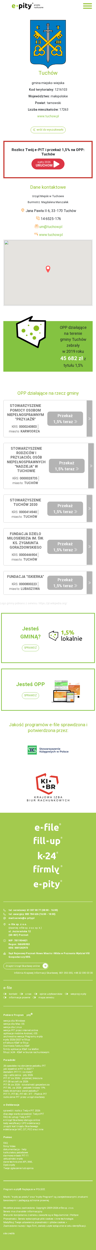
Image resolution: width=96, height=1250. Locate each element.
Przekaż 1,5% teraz (63, 418)
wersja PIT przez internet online (20, 1030)
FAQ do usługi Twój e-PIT (17, 1117)
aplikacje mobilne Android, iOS (20, 1033)
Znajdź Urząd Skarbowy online (23, 966)
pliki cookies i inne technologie (56, 1218)
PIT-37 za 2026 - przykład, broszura (22, 1078)
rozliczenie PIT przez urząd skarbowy (24, 1097)
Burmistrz (34, 202)
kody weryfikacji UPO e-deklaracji (21, 1123)
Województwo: (39, 96)
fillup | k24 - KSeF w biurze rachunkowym (26, 1052)
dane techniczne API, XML (18, 1161)
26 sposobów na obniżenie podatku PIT (24, 1065)
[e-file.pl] (48, 827)
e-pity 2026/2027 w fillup (16, 1039)
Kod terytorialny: (41, 89)
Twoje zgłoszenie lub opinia (18, 1168)
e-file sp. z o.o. (66, 1208)
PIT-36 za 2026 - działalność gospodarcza (26, 1084)
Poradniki (9, 1060)
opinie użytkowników (51, 994)
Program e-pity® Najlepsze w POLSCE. (24, 1189)
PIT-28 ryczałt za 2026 (15, 1081)
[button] (48, 269)
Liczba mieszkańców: (43, 109)
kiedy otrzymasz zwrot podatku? (20, 1090)
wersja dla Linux (12, 1027)
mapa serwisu (46, 997)
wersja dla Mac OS (13, 1023)
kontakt (13, 994)
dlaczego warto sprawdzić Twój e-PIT (23, 1114)
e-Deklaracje (11, 1104)
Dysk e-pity (9, 1165)
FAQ (5, 1143)
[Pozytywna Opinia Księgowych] (48, 750)
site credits (9, 1233)
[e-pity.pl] (48, 884)
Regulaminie (61, 1215)
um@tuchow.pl (50, 227)
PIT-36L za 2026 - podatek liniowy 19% (24, 1087)
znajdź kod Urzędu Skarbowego (20, 1126)
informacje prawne (19, 997)
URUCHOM (44, 164)
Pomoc (7, 1137)
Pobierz (18, 1014)
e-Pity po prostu (27, 6)
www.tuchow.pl (48, 116)
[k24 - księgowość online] (48, 855)
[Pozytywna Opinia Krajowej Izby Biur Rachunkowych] (48, 787)
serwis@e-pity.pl (24, 918)
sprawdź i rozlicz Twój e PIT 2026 (21, 1110)
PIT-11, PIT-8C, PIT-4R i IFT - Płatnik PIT (25, 1094)
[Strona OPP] (89, 418)
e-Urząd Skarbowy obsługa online (21, 1120)
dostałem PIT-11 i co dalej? (18, 1072)
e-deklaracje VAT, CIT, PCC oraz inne (23, 1129)
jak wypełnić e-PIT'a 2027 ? (18, 1069)
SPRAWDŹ (30, 647)
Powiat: (40, 103)
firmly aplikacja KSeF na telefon (21, 1049)
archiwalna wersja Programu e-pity (23, 1036)
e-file (7, 987)
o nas (28, 994)
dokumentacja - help (14, 1149)
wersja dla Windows (14, 1020)
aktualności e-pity (13, 1158)
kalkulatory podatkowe (15, 1152)
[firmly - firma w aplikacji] (48, 869)
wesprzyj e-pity (78, 994)
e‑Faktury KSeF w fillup (15, 1042)
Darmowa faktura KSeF (16, 1045)
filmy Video (9, 1146)
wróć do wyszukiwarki (50, 129)
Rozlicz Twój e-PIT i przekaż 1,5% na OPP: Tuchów (48, 151)
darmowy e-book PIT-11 (16, 1155)
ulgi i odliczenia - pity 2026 (18, 1075)
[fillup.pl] (48, 841)
